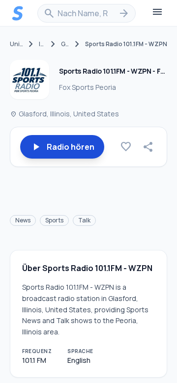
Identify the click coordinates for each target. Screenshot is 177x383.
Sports (54, 220)
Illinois (42, 44)
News (22, 220)
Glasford (65, 44)
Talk (84, 220)
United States (16, 44)
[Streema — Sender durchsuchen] (18, 13)
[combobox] (86, 13)
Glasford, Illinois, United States (64, 113)
